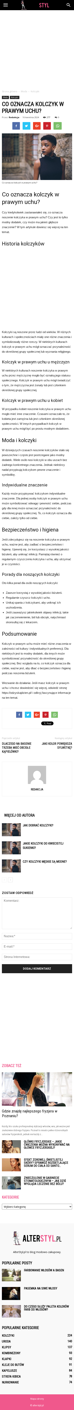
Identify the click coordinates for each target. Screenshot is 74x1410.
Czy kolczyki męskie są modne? (45, 861)
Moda (5, 97)
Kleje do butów (13, 1365)
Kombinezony (11, 1353)
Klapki (6, 1359)
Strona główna (9, 91)
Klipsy (6, 1347)
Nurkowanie (10, 1382)
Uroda (6, 1341)
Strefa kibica (11, 1376)
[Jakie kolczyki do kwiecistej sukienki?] (11, 847)
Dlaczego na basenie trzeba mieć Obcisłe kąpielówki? (16, 747)
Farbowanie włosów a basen (44, 1270)
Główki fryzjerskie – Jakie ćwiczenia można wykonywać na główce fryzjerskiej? (47, 1144)
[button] (68, 5)
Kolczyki (14, 97)
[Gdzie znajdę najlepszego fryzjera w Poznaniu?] (37, 1089)
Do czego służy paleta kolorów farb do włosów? (46, 1308)
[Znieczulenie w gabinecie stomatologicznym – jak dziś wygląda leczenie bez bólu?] (11, 1182)
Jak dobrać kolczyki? (38, 825)
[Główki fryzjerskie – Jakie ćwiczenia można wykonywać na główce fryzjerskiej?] (11, 1146)
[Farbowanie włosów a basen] (11, 1275)
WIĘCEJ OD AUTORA (19, 815)
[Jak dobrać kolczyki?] (11, 829)
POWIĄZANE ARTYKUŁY (20, 809)
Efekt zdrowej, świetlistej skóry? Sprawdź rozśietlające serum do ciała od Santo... (46, 1163)
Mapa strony (37, 1398)
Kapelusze (9, 1370)
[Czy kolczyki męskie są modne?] (11, 865)
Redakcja (14, 117)
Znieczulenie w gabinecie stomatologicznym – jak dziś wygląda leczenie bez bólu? (45, 1181)
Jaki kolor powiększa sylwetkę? (57, 745)
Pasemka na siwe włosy (40, 1288)
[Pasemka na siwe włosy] (11, 1293)
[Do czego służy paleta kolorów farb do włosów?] (11, 1311)
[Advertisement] (37, 49)
